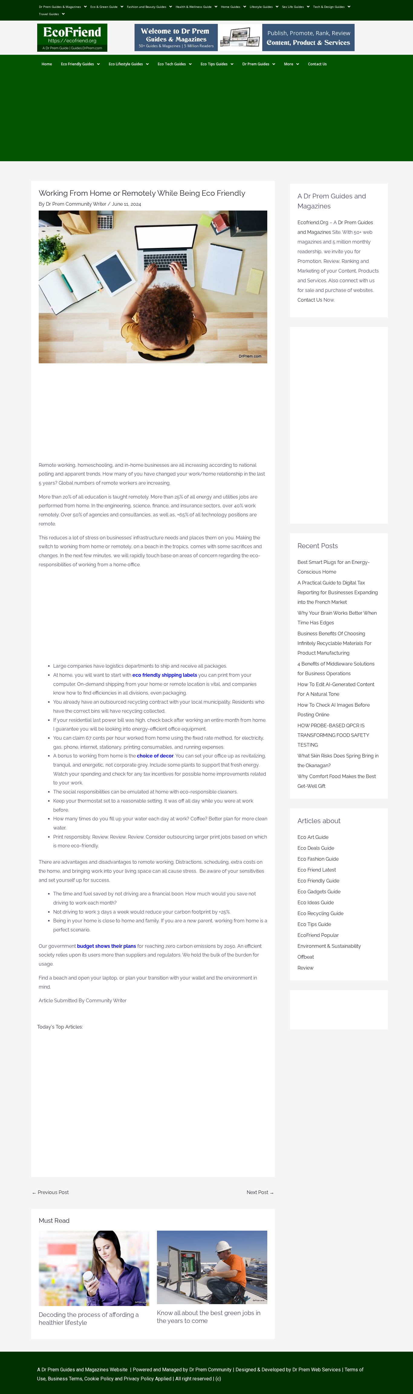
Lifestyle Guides (261, 7)
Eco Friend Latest (317, 870)
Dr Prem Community (210, 1370)
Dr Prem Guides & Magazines (60, 7)
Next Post (260, 1192)
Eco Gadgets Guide (319, 892)
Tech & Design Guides (329, 7)
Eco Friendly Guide (318, 881)
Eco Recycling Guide (320, 913)
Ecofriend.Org (313, 222)
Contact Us (317, 64)
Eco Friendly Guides (77, 64)
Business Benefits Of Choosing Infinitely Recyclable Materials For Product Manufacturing (335, 643)
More (288, 64)
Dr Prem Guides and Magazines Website (84, 1370)
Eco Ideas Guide (316, 902)
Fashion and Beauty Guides (146, 7)
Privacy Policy (139, 1379)
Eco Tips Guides (214, 64)
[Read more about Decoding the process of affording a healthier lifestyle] (94, 1268)
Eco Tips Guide (314, 924)
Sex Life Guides (293, 7)
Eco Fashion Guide (318, 859)
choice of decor (155, 756)
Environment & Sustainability (329, 946)
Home (47, 64)
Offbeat (306, 957)
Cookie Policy (99, 1379)
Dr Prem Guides (255, 64)
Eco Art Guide (313, 837)
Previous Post (50, 1192)
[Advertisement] (206, 119)
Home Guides (230, 7)
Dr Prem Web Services (316, 1370)
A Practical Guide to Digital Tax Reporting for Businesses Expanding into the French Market (338, 592)
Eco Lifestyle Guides (126, 64)
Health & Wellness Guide (194, 7)
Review (306, 968)
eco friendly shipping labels (164, 675)
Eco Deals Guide (316, 848)
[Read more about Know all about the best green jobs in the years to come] (212, 1267)
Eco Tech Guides (172, 64)
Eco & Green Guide (104, 7)
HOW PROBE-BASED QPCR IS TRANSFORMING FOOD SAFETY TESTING (333, 735)
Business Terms (65, 1379)
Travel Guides (49, 14)
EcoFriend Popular (318, 935)
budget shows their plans (106, 946)
